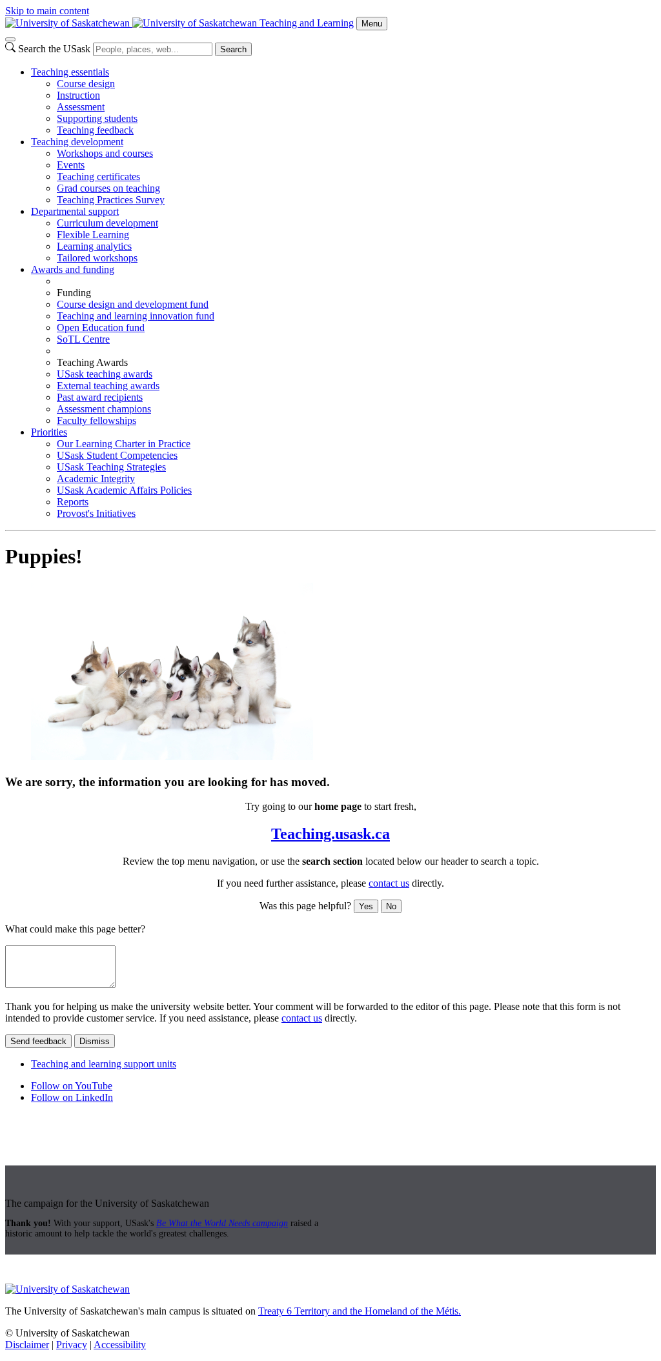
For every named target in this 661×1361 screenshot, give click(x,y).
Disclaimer (27, 1344)
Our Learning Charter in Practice (123, 443)
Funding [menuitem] (74, 292)
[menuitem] (343, 101)
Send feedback (38, 1041)
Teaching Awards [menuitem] (92, 362)
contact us (389, 883)
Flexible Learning (93, 234)
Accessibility (120, 1344)
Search (233, 49)
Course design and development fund (132, 304)
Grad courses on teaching (108, 188)
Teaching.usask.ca (330, 833)
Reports (72, 501)
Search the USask (54, 48)
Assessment (81, 106)
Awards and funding (72, 269)
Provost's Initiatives (96, 513)
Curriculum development (107, 222)
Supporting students (97, 118)
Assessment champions (104, 408)
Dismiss (94, 1041)
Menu (371, 23)
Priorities (49, 432)
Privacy (71, 1344)
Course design (86, 83)
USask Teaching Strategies (111, 466)
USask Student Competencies (117, 455)
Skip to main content (47, 10)
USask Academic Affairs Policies (124, 490)
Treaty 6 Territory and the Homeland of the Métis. (359, 1311)
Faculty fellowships (96, 420)
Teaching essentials (70, 71)
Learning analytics (94, 246)
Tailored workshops (97, 257)
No (391, 906)
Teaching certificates (98, 176)
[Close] (10, 39)
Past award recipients (100, 397)
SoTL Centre (83, 339)
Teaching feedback (95, 130)
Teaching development (77, 141)
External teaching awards (108, 385)
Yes (366, 906)
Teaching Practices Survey (111, 199)
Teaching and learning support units (103, 1063)
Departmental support (75, 211)
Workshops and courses (105, 153)
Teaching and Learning (306, 22)
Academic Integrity (96, 478)
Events (71, 164)
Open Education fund (101, 327)
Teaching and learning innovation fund (135, 315)
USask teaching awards (104, 373)
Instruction (78, 95)
